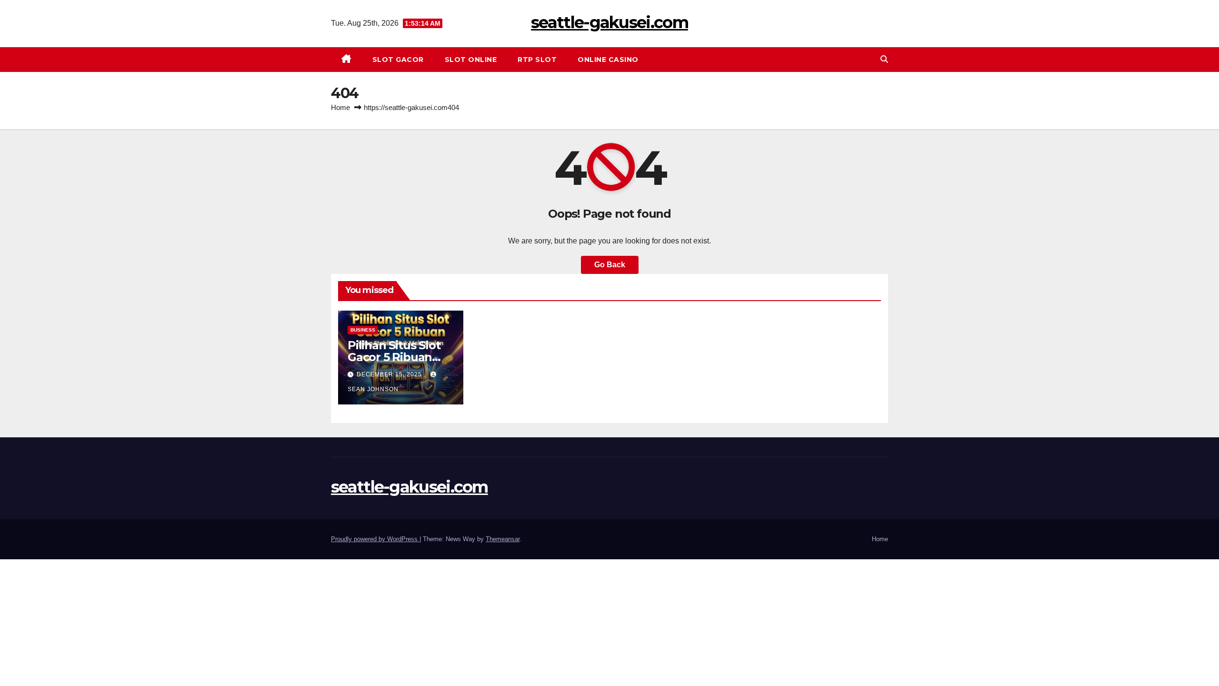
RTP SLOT (537, 59)
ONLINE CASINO (608, 59)
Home (340, 107)
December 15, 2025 (390, 374)
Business (362, 330)
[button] (884, 59)
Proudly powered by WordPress (375, 539)
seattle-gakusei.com (609, 22)
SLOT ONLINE (471, 59)
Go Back (609, 265)
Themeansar (503, 539)
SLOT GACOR (398, 59)
